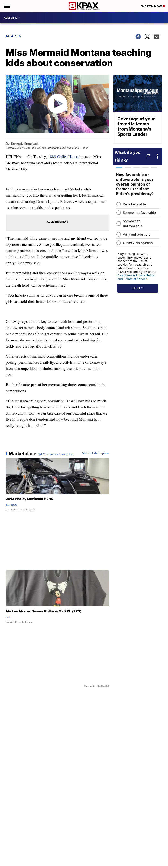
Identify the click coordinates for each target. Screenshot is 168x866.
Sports (13, 36)
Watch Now (152, 6)
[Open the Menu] (7, 6)
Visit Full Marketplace (95, 453)
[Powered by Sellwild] (103, 686)
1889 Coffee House (63, 156)
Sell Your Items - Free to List (55, 454)
